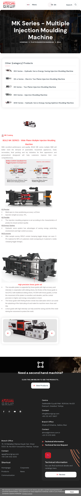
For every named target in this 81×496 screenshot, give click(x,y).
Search (69, 5)
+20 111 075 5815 (48, 435)
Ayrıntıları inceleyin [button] (27, 493)
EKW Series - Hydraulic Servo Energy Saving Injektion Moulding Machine (44, 103)
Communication (8, 475)
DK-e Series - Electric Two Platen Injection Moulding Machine (39, 79)
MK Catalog (8, 135)
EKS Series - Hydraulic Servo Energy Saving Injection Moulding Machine (43, 71)
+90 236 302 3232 (9, 457)
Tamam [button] (72, 492)
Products (5, 471)
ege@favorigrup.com (10, 454)
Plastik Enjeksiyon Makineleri (42, 42)
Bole (59, 42)
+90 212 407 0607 (49, 416)
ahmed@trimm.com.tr (51, 432)
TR (52, 5)
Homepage (24, 42)
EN (55, 5)
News (22, 471)
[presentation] (8, 333)
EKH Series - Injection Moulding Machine (30, 95)
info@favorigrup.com (50, 413)
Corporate (24, 468)
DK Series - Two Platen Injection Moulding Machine (35, 87)
